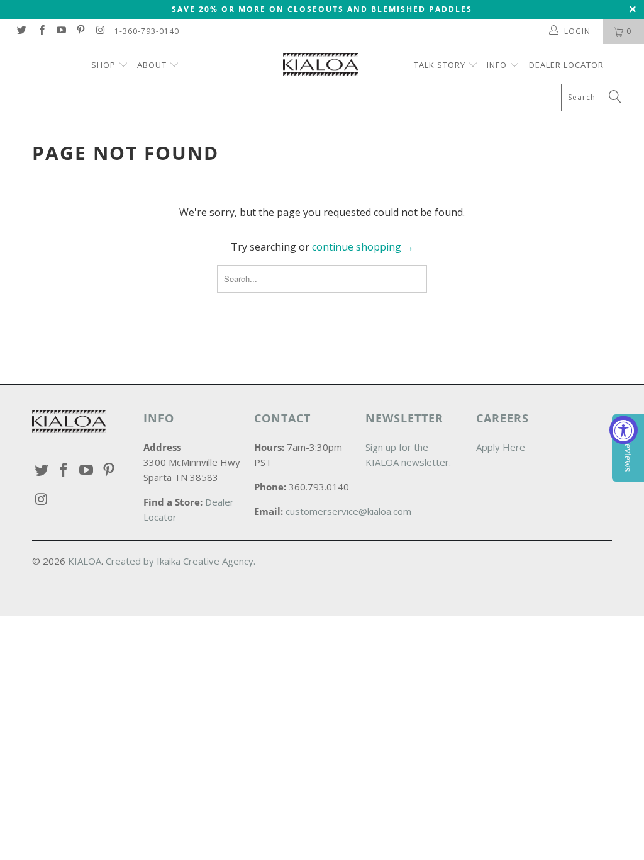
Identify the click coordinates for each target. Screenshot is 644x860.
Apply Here (500, 447)
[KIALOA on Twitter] (21, 31)
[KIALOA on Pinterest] (80, 31)
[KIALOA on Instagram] (99, 31)
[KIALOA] (328, 66)
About (152, 65)
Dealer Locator (566, 65)
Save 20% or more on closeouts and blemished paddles (322, 9)
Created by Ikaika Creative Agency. (180, 561)
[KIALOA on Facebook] (40, 31)
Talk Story (439, 65)
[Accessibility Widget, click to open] (623, 430)
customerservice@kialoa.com (348, 511)
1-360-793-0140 (146, 31)
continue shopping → (363, 247)
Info (497, 65)
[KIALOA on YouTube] (60, 31)
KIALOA (84, 561)
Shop (104, 65)
